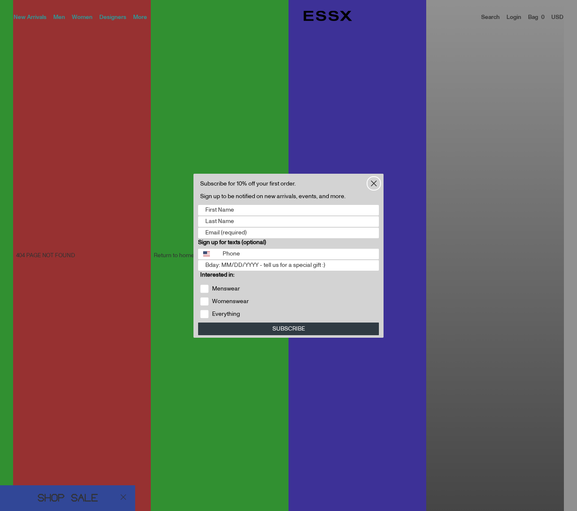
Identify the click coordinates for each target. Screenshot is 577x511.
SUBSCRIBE (288, 329)
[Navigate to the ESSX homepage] (328, 16)
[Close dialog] (373, 183)
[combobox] (208, 254)
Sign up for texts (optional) (232, 242)
